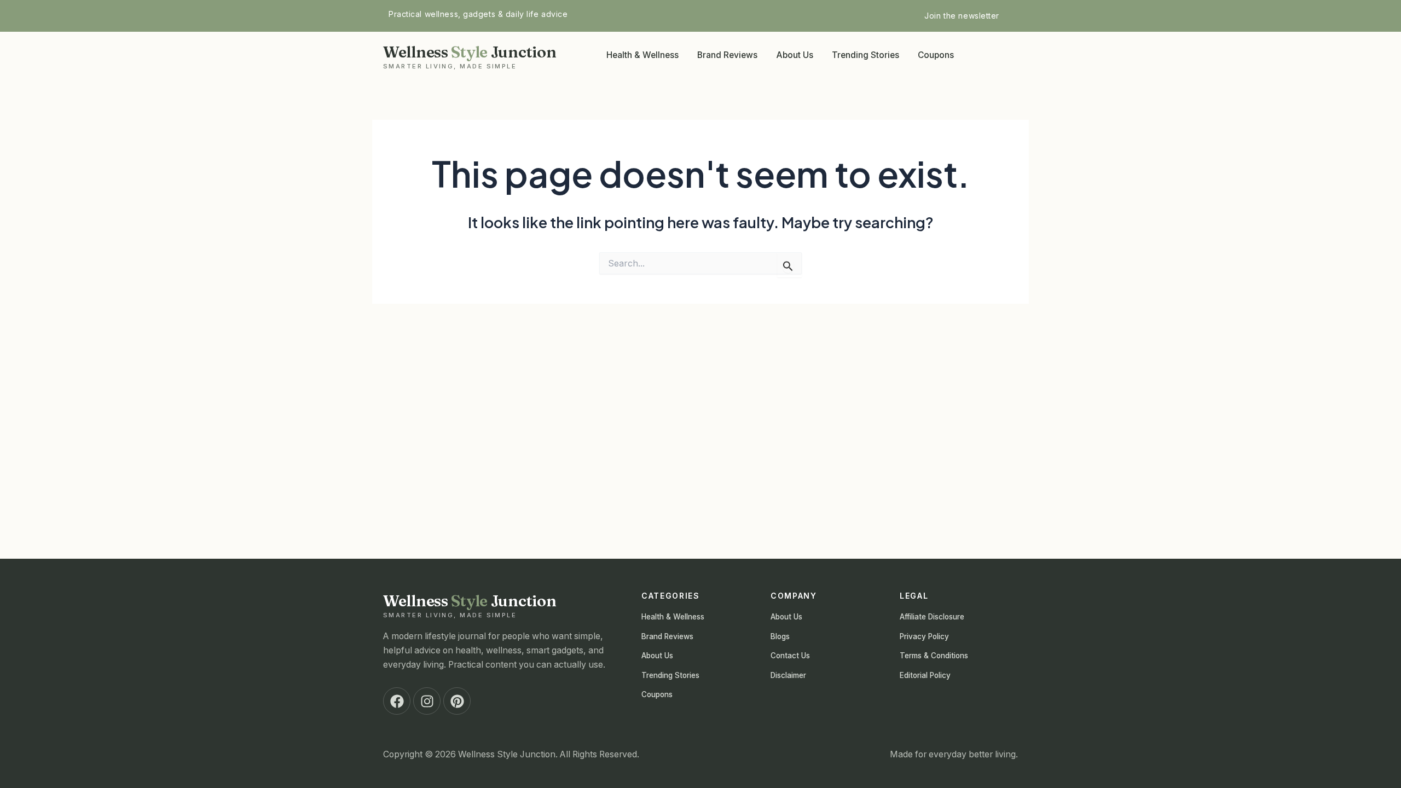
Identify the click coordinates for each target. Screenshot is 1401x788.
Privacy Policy (924, 636)
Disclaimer (788, 675)
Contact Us (790, 655)
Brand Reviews (727, 55)
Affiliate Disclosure (932, 616)
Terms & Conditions (934, 655)
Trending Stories (865, 55)
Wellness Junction (469, 55)
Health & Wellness (642, 55)
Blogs (780, 636)
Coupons (936, 55)
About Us (794, 55)
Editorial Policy (925, 675)
